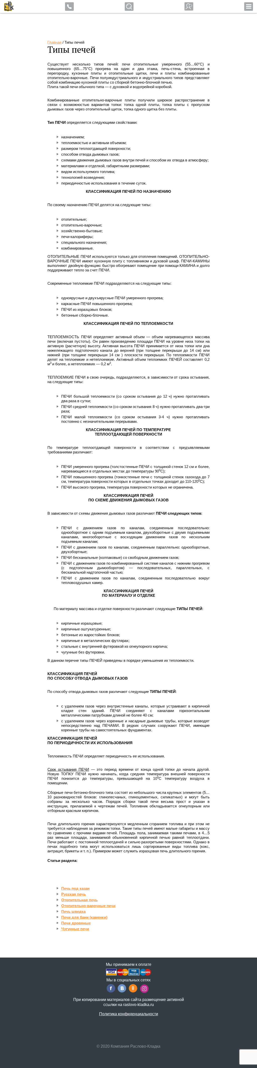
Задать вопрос (188, 6)
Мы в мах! (32, 7)
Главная (54, 42)
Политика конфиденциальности (128, 1014)
